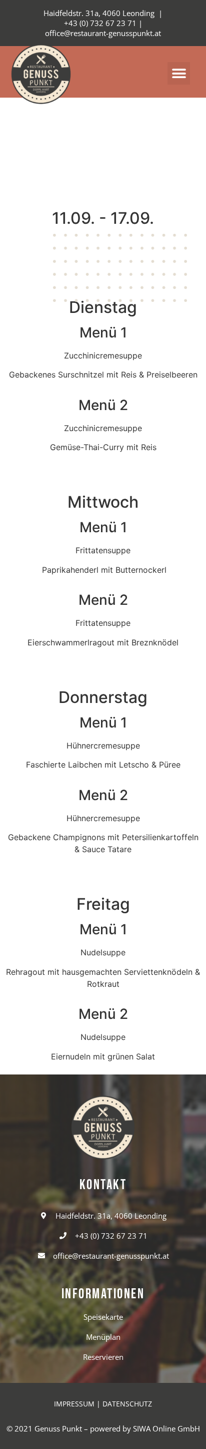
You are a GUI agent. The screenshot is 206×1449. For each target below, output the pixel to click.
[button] (179, 73)
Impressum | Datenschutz (103, 1403)
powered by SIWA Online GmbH (145, 1428)
